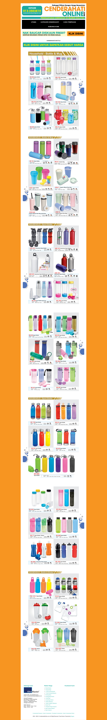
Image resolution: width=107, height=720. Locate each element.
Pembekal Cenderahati (57, 713)
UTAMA (33, 22)
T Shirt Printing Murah (50, 691)
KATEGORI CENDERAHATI (50, 22)
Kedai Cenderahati (47, 713)
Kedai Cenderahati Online (68, 713)
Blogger (72, 716)
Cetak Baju (47, 698)
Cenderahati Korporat (37, 713)
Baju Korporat (48, 710)
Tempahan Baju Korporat (50, 706)
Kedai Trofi (47, 705)
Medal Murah (48, 688)
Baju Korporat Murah (50, 708)
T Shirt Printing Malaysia (50, 693)
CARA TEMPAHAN (69, 22)
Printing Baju (48, 694)
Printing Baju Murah (49, 696)
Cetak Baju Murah (49, 699)
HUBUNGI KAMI (53, 26)
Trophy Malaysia (49, 701)
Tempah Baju (48, 689)
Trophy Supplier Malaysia (51, 703)
